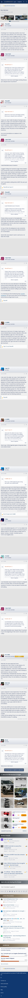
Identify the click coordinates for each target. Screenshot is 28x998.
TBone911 (4, 12)
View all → (25, 14)
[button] (14, 977)
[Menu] (1, 1)
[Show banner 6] (16, 21)
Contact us (3, 980)
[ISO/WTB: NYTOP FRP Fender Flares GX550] (20, 782)
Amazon (24, 815)
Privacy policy (4, 986)
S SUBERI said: (8, 478)
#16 (26, 745)
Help (2, 989)
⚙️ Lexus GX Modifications (9, 915)
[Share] (25, 29)
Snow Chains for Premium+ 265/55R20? (18, 825)
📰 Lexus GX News (12, 875)
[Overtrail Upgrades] (20, 803)
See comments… (5, 964)
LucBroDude (16, 821)
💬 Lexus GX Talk (13, 849)
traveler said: (7, 618)
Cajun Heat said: (8, 111)
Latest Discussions (8, 896)
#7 (26, 328)
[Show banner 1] (10, 21)
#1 (26, 29)
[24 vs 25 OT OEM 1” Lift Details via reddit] (7, 803)
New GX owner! (8, 839)
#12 (26, 561)
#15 (26, 688)
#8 (26, 373)
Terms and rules (4, 983)
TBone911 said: (8, 64)
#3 (26, 106)
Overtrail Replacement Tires (10, 899)
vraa (15, 815)
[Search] (26, 2)
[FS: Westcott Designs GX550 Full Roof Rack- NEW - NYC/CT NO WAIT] (20, 792)
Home (2, 992)
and (8, 187)
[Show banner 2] (11, 21)
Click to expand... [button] (14, 76)
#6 (26, 263)
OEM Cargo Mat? (16, 818)
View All (25, 830)
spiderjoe (6, 866)
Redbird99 (6, 849)
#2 (26, 59)
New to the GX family (8, 905)
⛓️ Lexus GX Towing (13, 858)
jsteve (5, 841)
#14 (26, 660)
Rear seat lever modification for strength (13, 911)
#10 (26, 473)
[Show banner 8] (18, 21)
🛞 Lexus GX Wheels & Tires (9, 902)
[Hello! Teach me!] (7, 787)
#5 (26, 197)
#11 (26, 524)
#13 (26, 613)
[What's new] (23, 2)
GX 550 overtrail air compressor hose (19, 812)
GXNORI (15, 827)
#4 (26, 145)
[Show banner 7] (17, 21)
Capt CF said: (8, 430)
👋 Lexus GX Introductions (13, 841)
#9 (26, 424)
